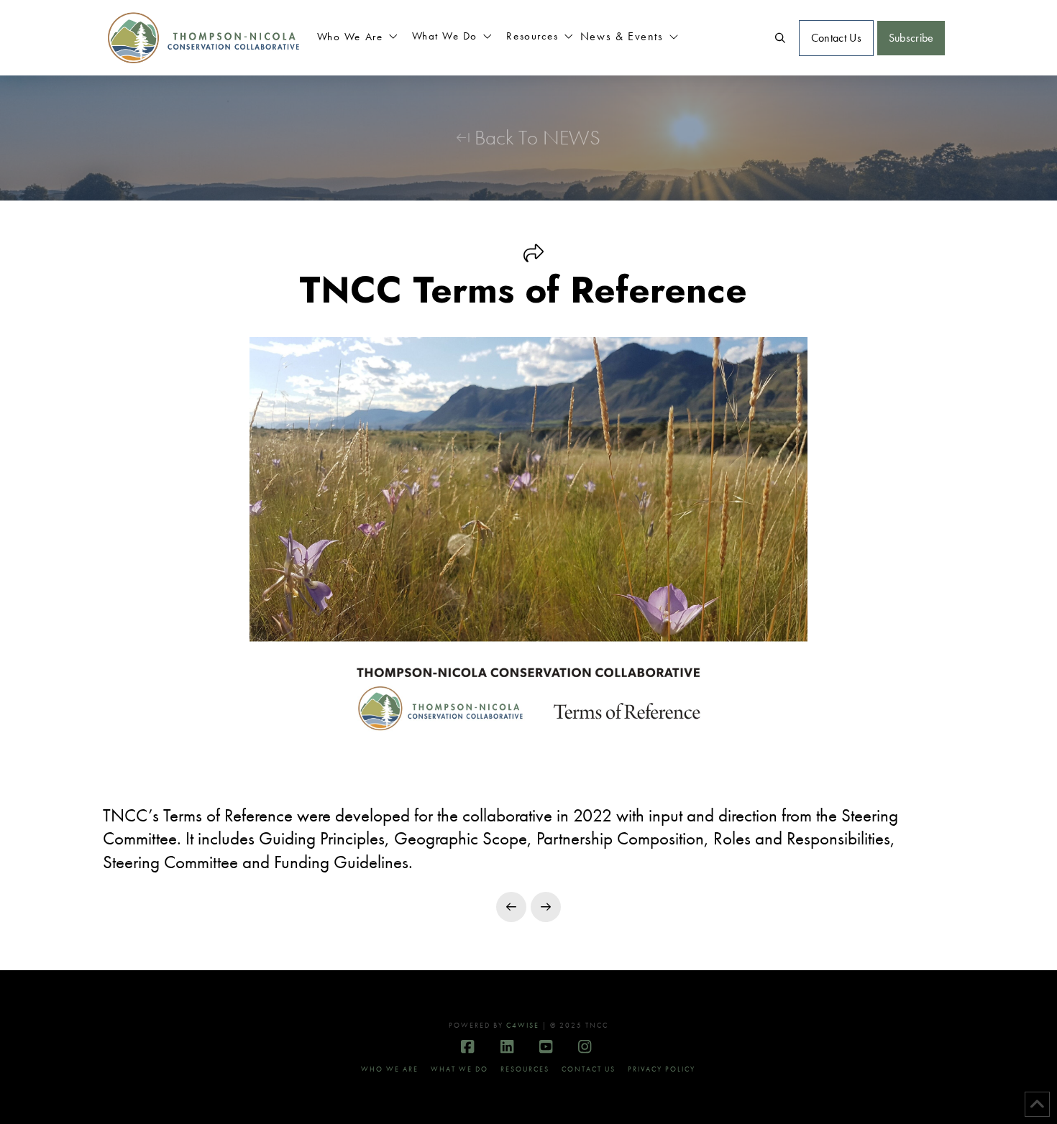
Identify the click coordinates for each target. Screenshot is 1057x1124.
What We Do (459, 1069)
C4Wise (522, 1025)
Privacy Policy (661, 1069)
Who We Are (389, 1069)
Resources (524, 1069)
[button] (357, 38)
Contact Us (589, 1069)
